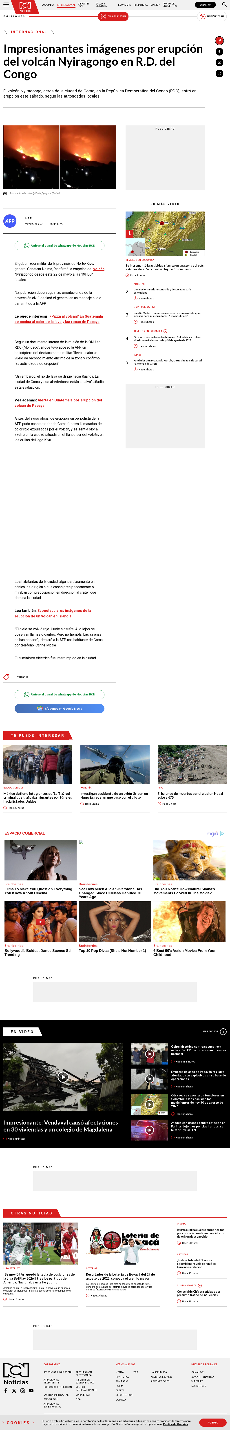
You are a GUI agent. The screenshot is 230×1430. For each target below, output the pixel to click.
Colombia (48, 4)
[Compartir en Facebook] (219, 52)
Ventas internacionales (86, 1389)
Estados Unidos (13, 787)
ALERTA (120, 1390)
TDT (135, 1372)
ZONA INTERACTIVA (202, 1376)
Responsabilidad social (58, 1372)
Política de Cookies (175, 1424)
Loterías (91, 1268)
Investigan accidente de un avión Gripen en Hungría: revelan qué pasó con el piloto (114, 796)
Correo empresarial (56, 1394)
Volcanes (22, 676)
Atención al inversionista (52, 1405)
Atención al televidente (51, 1381)
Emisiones (14, 16)
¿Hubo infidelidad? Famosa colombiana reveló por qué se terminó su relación (196, 1263)
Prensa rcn (51, 1399)
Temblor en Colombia (140, 259)
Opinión (155, 4)
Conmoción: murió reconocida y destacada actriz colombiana (162, 291)
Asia (160, 787)
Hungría (85, 787)
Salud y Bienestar (102, 4)
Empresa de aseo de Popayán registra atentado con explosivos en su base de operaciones (198, 1075)
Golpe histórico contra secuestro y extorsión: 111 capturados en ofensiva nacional (198, 1050)
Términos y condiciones (119, 1421)
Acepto (213, 1422)
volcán (98, 269)
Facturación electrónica (84, 1374)
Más (210, 1031)
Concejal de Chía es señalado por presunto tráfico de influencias (198, 1293)
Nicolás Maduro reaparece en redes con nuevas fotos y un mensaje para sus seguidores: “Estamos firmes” (167, 314)
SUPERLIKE (197, 1381)
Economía (124, 4)
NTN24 (120, 1372)
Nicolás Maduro (144, 307)
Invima (181, 1224)
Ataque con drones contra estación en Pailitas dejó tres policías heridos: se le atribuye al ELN (198, 1126)
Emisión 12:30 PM (117, 16)
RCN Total (122, 1376)
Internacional (66, 4)
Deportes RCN (83, 4)
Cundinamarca (187, 1285)
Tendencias (140, 4)
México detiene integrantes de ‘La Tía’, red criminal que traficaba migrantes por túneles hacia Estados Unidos (37, 797)
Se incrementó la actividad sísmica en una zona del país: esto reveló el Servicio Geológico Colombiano (165, 267)
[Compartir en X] (219, 62)
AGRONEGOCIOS (160, 1381)
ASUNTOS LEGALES (161, 1376)
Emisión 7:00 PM (215, 16)
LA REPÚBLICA (159, 1372)
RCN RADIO (122, 1381)
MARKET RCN (198, 1386)
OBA (78, 1399)
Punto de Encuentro (170, 4)
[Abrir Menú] (6, 5)
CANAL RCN (205, 5)
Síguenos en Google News (63, 708)
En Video (22, 1031)
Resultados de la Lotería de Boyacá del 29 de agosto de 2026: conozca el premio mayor (120, 1276)
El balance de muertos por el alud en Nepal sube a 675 (190, 796)
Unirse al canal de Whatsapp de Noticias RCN (63, 245)
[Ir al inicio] (25, 7)
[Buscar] (224, 5)
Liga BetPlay (11, 1268)
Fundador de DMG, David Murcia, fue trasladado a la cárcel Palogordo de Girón (168, 362)
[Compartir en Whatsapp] (219, 73)
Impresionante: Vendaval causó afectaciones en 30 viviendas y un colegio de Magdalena (60, 1126)
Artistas (139, 284)
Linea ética (83, 1394)
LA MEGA (121, 1399)
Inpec (137, 355)
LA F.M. (120, 1386)
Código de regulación (58, 1387)
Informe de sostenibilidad (85, 1381)
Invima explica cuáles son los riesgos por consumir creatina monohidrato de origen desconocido (200, 1233)
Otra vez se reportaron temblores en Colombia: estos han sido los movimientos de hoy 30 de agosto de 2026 (167, 338)
